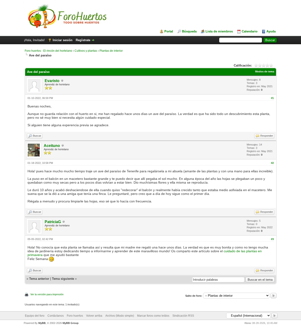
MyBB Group (71, 323)
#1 (272, 98)
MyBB (42, 323)
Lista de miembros (219, 31)
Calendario (249, 31)
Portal (168, 31)
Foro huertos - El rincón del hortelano (48, 50)
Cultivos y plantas (86, 50)
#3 (272, 239)
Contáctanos (56, 315)
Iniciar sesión (62, 40)
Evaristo (52, 81)
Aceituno (52, 146)
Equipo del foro (34, 315)
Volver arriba (94, 315)
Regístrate (83, 40)
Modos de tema (264, 71)
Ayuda (271, 31)
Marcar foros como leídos (153, 315)
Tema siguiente (63, 278)
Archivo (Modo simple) (119, 315)
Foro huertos (75, 315)
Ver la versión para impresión (46, 294)
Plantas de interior (111, 50)
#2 (272, 163)
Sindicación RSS (183, 315)
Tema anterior (39, 278)
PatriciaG (53, 222)
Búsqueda (189, 31)
